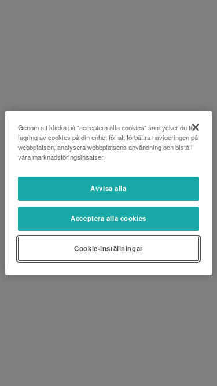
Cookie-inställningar (108, 248)
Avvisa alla (108, 188)
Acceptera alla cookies (108, 218)
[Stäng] (195, 126)
